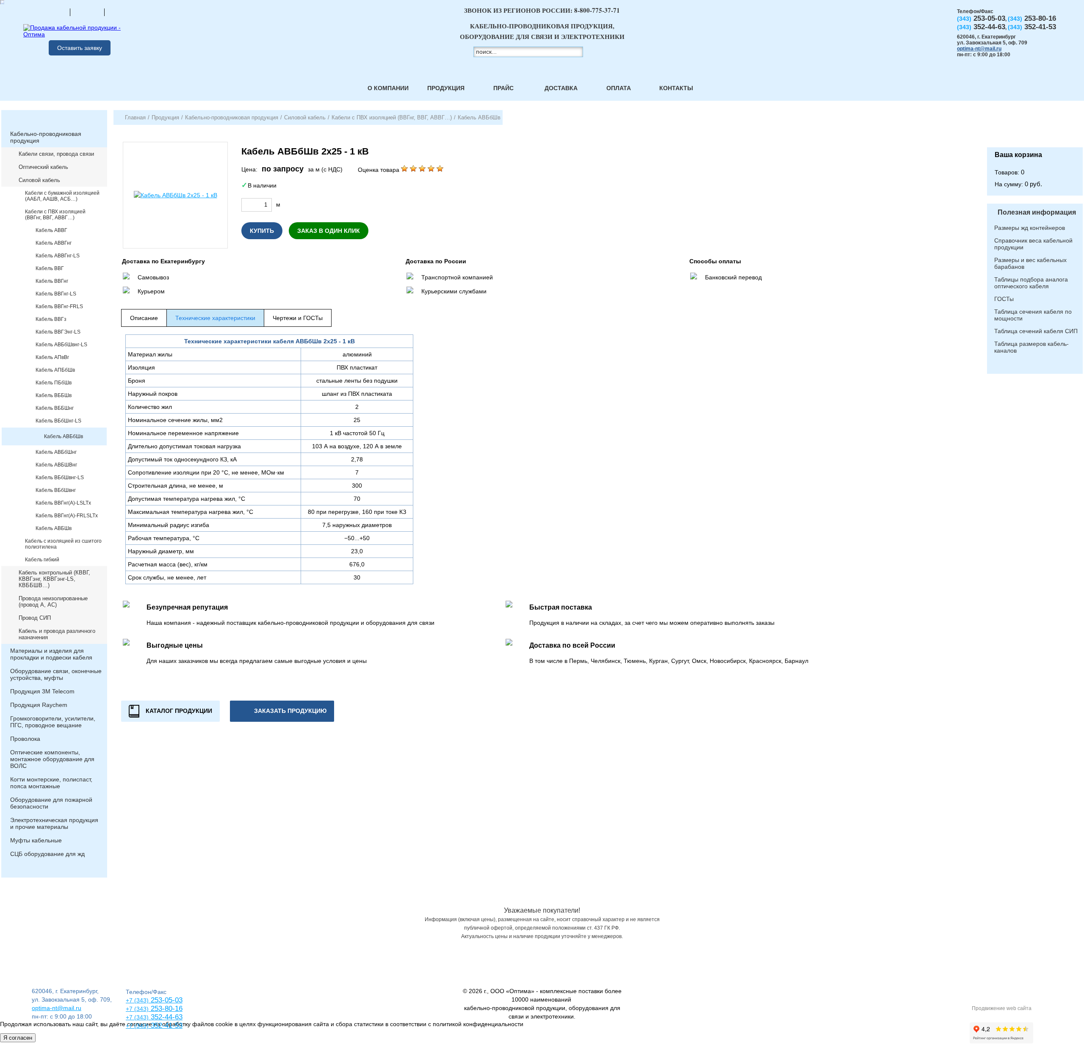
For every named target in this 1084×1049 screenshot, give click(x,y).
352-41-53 (166, 1025)
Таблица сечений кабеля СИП (1036, 331)
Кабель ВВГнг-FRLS (59, 306)
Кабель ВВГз (51, 319)
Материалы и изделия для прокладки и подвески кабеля (51, 654)
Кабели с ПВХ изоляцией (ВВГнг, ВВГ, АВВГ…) (55, 215)
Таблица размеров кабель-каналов (1031, 347)
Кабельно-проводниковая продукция (45, 137)
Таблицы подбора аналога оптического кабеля (1031, 283)
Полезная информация (1037, 212)
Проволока (25, 738)
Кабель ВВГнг (52, 281)
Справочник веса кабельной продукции (1033, 244)
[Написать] (121, 11)
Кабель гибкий (42, 560)
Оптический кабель (43, 167)
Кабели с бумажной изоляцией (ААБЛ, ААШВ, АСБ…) (62, 196)
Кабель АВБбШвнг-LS (61, 345)
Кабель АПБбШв (55, 370)
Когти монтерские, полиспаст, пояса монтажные (51, 783)
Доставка (561, 88)
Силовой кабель (39, 180)
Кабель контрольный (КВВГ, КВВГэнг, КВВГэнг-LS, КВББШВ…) (54, 578)
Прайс (503, 88)
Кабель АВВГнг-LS (58, 256)
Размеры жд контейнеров (1029, 227)
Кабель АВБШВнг (56, 465)
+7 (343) (137, 1025)
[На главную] (53, 11)
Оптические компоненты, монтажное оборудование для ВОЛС (52, 759)
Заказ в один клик (328, 230)
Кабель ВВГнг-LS (56, 294)
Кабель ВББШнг (55, 408)
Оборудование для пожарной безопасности (51, 803)
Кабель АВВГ (51, 230)
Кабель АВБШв (54, 528)
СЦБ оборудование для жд (47, 853)
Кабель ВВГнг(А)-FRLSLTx (67, 516)
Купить (262, 230)
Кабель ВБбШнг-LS (58, 421)
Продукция (446, 88)
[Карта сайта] (87, 11)
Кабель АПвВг (52, 357)
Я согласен (17, 1038)
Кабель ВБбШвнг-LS (60, 477)
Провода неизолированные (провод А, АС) (53, 601)
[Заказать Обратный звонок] (1035, 128)
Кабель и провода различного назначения (57, 634)
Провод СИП (35, 618)
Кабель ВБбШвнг (56, 490)
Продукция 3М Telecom (42, 691)
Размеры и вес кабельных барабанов (1030, 263)
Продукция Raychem (38, 704)
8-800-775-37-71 (597, 10)
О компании (388, 88)
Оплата (618, 88)
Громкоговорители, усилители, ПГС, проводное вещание (52, 722)
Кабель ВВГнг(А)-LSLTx (63, 503)
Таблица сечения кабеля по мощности (1033, 315)
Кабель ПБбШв (54, 383)
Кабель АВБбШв (63, 436)
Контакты (676, 88)
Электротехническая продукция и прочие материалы (54, 823)
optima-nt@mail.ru (979, 49)
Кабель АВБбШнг (56, 452)
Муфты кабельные (36, 840)
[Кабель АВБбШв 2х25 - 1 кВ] (175, 195)
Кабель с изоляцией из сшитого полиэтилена (63, 544)
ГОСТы (1004, 298)
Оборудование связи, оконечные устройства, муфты (56, 674)
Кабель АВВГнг (54, 243)
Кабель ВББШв (54, 395)
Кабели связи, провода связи (56, 154)
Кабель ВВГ (50, 268)
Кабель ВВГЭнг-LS (58, 332)
